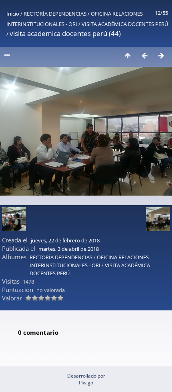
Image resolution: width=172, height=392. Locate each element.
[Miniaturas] (127, 55)
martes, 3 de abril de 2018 (68, 248)
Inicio (12, 13)
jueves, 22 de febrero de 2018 (65, 240)
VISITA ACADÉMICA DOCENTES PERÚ (125, 24)
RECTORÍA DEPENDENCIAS (55, 13)
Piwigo (86, 382)
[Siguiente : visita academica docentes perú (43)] (161, 55)
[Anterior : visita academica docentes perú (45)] (144, 55)
